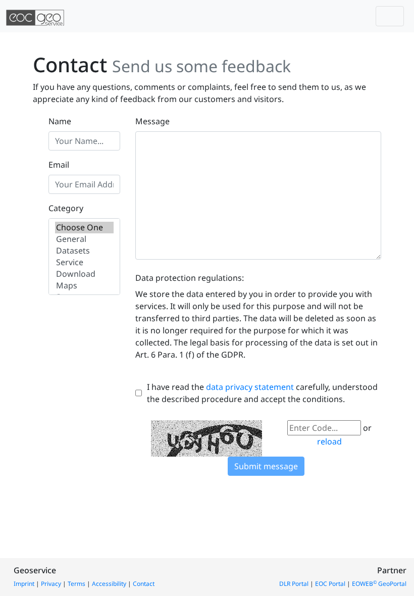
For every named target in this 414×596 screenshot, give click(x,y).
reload (329, 441)
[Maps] (84, 285)
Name (59, 121)
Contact (143, 583)
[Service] (84, 262)
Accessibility (109, 583)
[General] (84, 239)
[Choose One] (84, 227)
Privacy (51, 583)
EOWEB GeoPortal (379, 583)
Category (65, 208)
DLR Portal (293, 583)
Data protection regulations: (189, 277)
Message (152, 121)
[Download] (84, 274)
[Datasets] (84, 251)
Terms (76, 583)
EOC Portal (330, 583)
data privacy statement (250, 386)
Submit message (266, 466)
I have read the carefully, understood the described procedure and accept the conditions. (262, 393)
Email (58, 164)
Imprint (24, 583)
